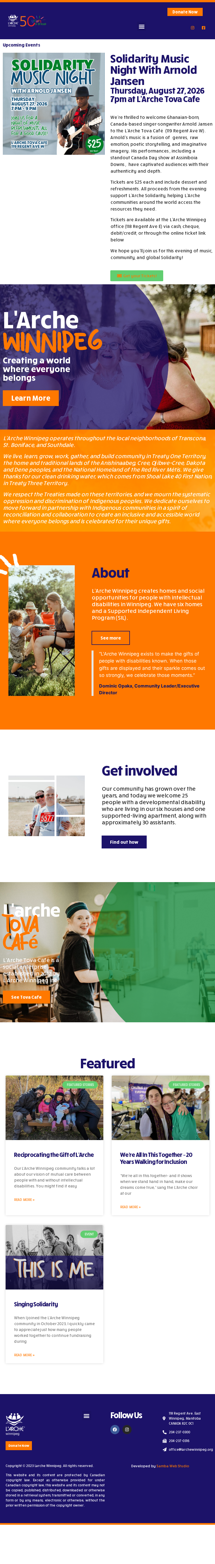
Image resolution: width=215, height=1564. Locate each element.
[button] (141, 26)
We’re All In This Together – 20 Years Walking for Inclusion (156, 1158)
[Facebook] (115, 1429)
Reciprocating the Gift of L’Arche (54, 1154)
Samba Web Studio (172, 1466)
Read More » (24, 1200)
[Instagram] (127, 1429)
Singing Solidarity (36, 1304)
